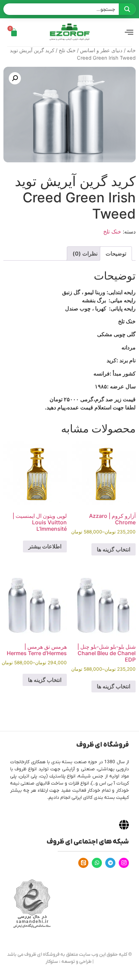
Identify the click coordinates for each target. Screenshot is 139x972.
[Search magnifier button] (127, 9)
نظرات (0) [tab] (85, 253)
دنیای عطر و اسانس (101, 50)
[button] (15, 78)
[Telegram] (110, 863)
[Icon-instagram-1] (124, 863)
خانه (131, 50)
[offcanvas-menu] (129, 32)
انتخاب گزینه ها (113, 549)
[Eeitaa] (83, 863)
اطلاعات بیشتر (44, 546)
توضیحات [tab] (116, 253)
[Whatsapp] (97, 863)
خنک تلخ (67, 50)
